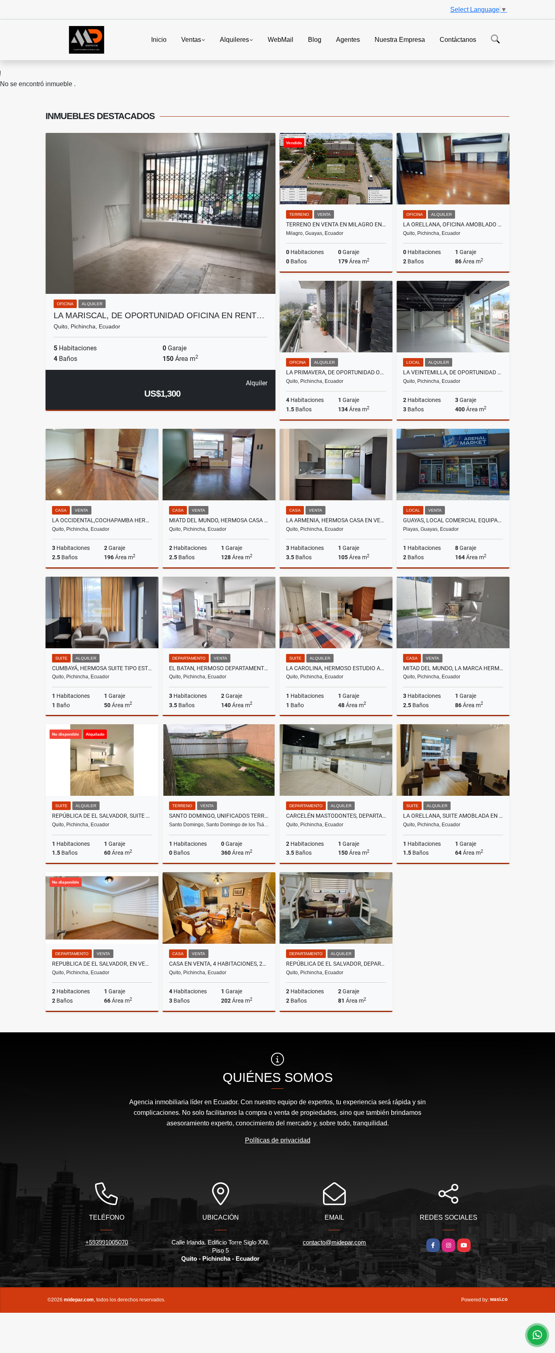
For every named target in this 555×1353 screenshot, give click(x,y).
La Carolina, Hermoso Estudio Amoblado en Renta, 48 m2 (336, 668)
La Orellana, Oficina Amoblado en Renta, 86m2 (453, 224)
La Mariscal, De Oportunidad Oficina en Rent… (159, 315)
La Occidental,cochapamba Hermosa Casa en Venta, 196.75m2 (102, 520)
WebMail (280, 39)
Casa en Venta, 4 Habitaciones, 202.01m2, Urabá (219, 963)
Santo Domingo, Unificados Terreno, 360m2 (219, 815)
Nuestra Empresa (400, 39)
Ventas (191, 39)
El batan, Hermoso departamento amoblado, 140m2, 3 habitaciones (219, 668)
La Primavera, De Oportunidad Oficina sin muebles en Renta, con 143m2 (336, 372)
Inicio (159, 39)
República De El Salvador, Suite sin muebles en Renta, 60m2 (102, 815)
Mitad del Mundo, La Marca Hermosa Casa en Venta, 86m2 (453, 668)
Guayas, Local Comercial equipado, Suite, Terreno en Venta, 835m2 (453, 520)
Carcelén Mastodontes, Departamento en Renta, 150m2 (336, 815)
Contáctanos (458, 39)
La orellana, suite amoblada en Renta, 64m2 (453, 815)
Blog (314, 39)
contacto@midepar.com (334, 1242)
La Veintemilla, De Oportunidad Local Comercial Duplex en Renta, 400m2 (453, 372)
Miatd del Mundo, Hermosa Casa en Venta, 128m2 (219, 520)
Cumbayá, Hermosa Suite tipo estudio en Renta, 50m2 (102, 668)
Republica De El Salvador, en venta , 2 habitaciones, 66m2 (102, 963)
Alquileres (234, 39)
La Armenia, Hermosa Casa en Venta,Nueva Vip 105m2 (336, 520)
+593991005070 (106, 1242)
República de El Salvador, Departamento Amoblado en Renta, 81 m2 (336, 963)
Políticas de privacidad (277, 1140)
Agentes (348, 39)
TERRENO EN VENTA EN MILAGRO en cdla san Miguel (336, 224)
